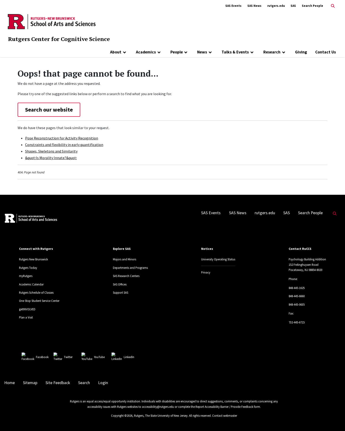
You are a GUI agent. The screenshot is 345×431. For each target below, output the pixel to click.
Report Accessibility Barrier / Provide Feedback (224, 407)
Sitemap (30, 382)
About (115, 52)
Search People (312, 6)
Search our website (49, 109)
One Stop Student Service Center (39, 301)
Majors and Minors (124, 259)
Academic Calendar (31, 284)
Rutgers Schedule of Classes (36, 292)
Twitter (68, 357)
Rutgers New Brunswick (33, 259)
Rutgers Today (28, 268)
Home (9, 382)
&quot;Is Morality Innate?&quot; (51, 157)
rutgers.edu (276, 6)
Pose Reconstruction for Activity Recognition (61, 138)
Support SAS (120, 292)
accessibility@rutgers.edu (158, 407)
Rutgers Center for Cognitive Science (59, 39)
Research (271, 52)
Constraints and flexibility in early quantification (64, 144)
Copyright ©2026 (121, 415)
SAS (293, 6)
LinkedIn (129, 357)
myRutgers (25, 276)
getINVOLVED (27, 309)
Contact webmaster (224, 415)
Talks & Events (235, 52)
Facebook (42, 357)
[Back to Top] (335, 419)
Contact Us (325, 52)
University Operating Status (218, 259)
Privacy (205, 272)
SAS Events (233, 6)
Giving (301, 52)
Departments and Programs (130, 268)
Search (84, 382)
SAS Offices (119, 284)
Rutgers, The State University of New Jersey (161, 415)
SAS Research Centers (126, 276)
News (202, 52)
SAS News (254, 6)
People (176, 52)
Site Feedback (58, 382)
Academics (146, 52)
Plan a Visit (26, 317)
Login (103, 382)
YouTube (99, 357)
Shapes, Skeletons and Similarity (51, 151)
